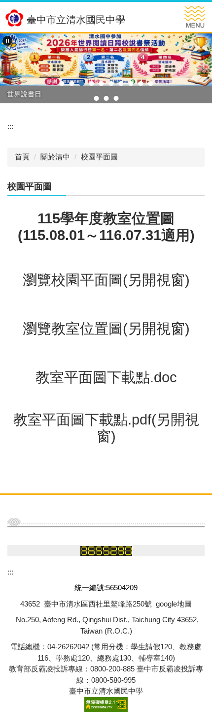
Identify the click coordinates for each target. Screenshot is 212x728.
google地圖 (174, 604)
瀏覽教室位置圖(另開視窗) (106, 328)
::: (10, 126)
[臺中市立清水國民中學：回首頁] (14, 18)
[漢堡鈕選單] (194, 17)
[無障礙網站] (106, 703)
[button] (7, 41)
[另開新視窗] (106, 59)
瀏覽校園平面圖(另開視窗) (106, 280)
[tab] (62, 83)
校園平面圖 (99, 156)
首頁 (22, 156)
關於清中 (55, 156)
